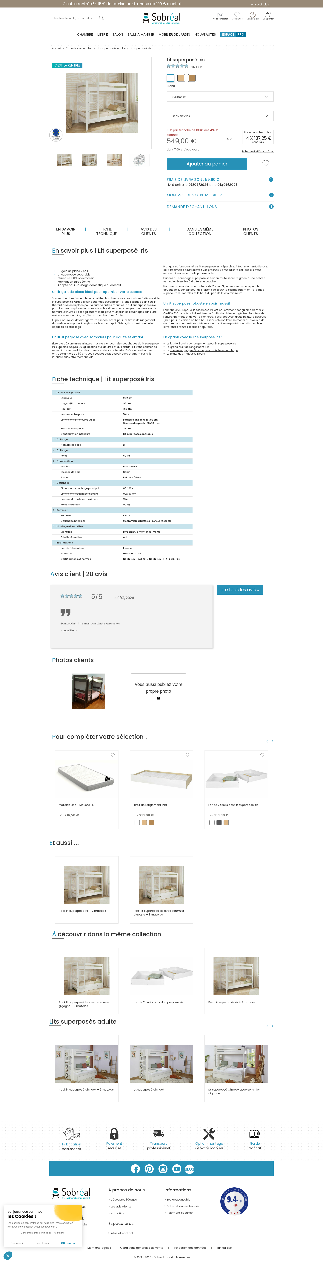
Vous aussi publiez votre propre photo (158, 687)
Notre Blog (118, 1213)
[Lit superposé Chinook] (161, 1063)
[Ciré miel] (192, 78)
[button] (7, 1255)
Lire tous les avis (238, 590)
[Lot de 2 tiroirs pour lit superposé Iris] (236, 779)
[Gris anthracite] (219, 823)
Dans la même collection (200, 231)
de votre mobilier (209, 1145)
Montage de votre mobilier (194, 195)
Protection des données (190, 1248)
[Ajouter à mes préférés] (265, 165)
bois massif (71, 1146)
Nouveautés (205, 34)
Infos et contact (122, 1233)
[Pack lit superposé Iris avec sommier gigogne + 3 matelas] (161, 885)
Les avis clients (121, 1206)
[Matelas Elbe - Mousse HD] (86, 779)
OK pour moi (69, 1243)
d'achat (254, 1145)
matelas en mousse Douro (187, 354)
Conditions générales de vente (142, 1248)
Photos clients (250, 231)
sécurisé (114, 1145)
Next (273, 741)
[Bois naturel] (181, 78)
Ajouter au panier (207, 164)
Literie (102, 34)
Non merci (17, 1243)
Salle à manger (140, 34)
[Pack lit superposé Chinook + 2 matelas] (86, 1063)
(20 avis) (196, 66)
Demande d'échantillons (192, 206)
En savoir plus (65, 231)
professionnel (158, 1145)
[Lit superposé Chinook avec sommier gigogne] (236, 1063)
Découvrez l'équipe (124, 1199)
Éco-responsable (178, 1199)
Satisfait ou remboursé (183, 1206)
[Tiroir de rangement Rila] (161, 779)
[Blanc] (170, 78)
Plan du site (224, 1248)
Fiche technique (106, 231)
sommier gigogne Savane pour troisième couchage (204, 350)
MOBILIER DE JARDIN (174, 34)
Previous (266, 741)
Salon (117, 34)
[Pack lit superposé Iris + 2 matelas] (86, 885)
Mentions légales (99, 1248)
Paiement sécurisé (180, 1213)
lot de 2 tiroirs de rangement (189, 343)
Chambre (85, 34)
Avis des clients (149, 231)
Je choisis (43, 1243)
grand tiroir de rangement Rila (189, 347)
